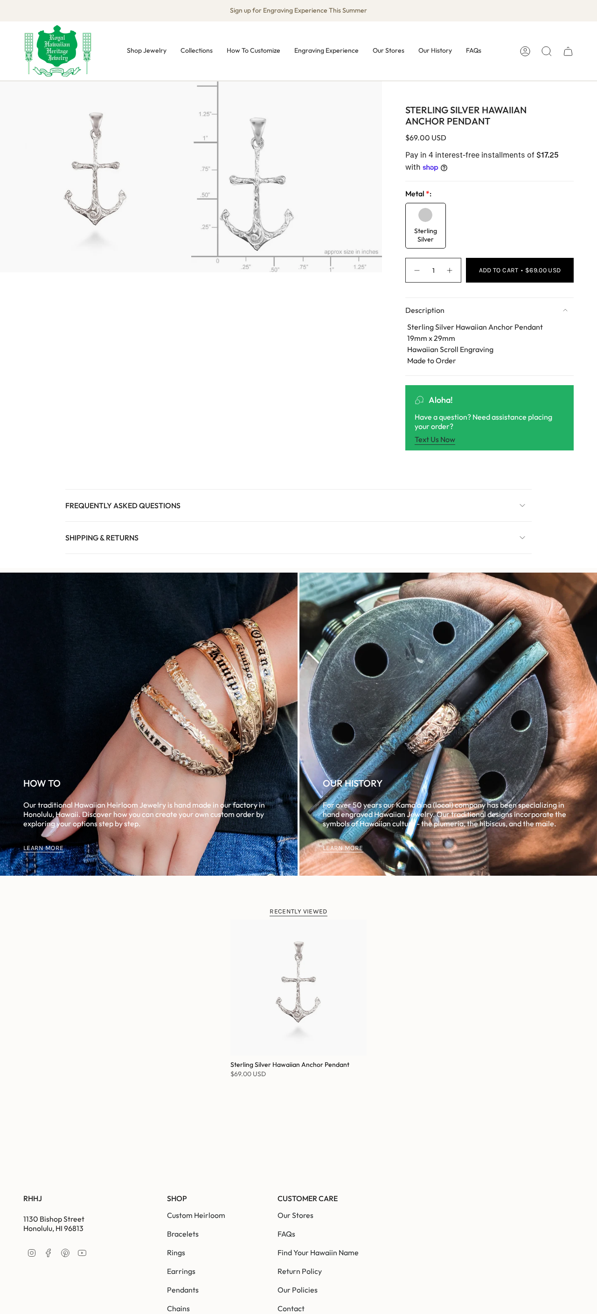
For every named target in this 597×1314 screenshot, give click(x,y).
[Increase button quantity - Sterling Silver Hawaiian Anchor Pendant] (450, 270)
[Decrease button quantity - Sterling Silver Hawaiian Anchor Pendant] (416, 270)
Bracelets (183, 1233)
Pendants (183, 1289)
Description (424, 310)
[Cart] (568, 51)
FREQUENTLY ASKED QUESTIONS (122, 505)
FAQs (286, 1233)
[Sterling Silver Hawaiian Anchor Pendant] (298, 988)
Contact (291, 1308)
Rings (176, 1252)
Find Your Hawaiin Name (318, 1252)
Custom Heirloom (196, 1215)
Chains (178, 1308)
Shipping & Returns (102, 537)
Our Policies (298, 1289)
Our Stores (295, 1215)
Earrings (181, 1271)
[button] (147, 51)
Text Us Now (435, 439)
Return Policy (300, 1271)
